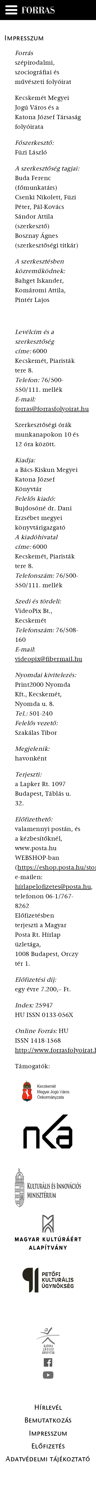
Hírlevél (48, 1407)
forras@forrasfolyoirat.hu (52, 409)
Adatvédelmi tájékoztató (48, 1458)
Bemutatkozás (48, 1420)
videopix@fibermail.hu (48, 659)
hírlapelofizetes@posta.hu (53, 887)
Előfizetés (48, 1446)
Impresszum (48, 1433)
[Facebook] (48, 1362)
